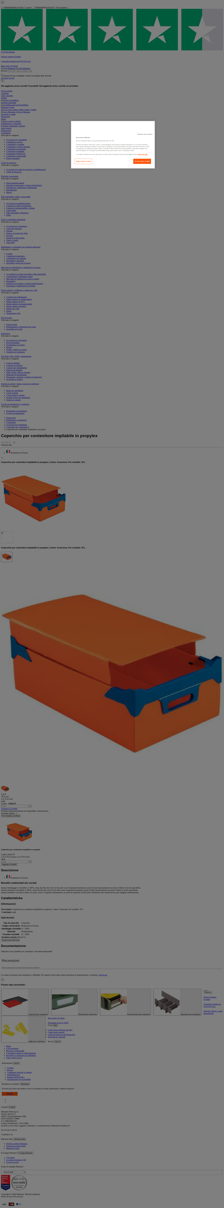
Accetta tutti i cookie (142, 161)
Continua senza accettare (144, 134)
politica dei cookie (143, 154)
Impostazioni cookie (83, 161)
